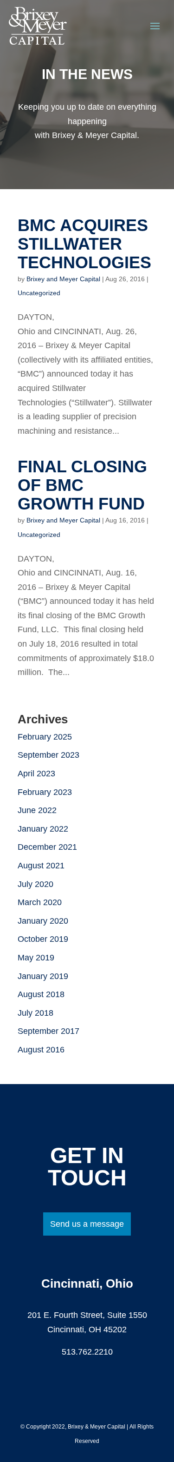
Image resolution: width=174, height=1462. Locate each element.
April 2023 (36, 773)
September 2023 (48, 755)
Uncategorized (39, 293)
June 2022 (37, 810)
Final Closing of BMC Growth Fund (82, 485)
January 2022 (43, 829)
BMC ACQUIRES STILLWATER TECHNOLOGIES (84, 244)
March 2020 (40, 902)
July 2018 (35, 1013)
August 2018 (41, 994)
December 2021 (47, 847)
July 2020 (35, 884)
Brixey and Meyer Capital (63, 279)
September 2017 (48, 1031)
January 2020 (43, 921)
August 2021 (41, 865)
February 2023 (45, 792)
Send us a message (87, 1224)
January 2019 (43, 976)
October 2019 (43, 939)
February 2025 (45, 736)
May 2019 (36, 957)
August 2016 (41, 1049)
